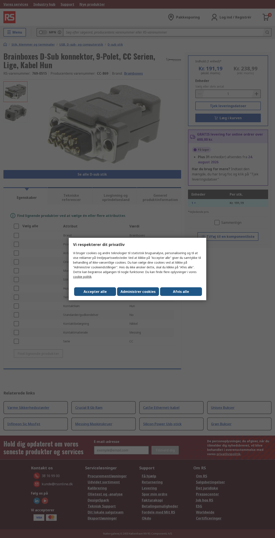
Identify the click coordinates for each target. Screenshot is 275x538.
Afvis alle (181, 291)
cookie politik (82, 277)
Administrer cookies (138, 291)
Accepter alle (95, 291)
